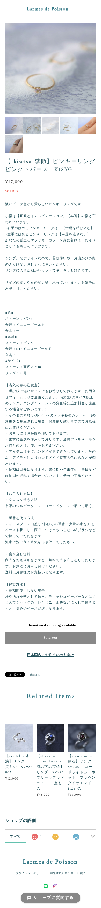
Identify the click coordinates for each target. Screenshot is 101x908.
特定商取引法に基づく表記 (67, 873)
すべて (15, 836)
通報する (35, 674)
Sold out (50, 637)
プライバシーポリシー (30, 873)
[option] (46, 68)
